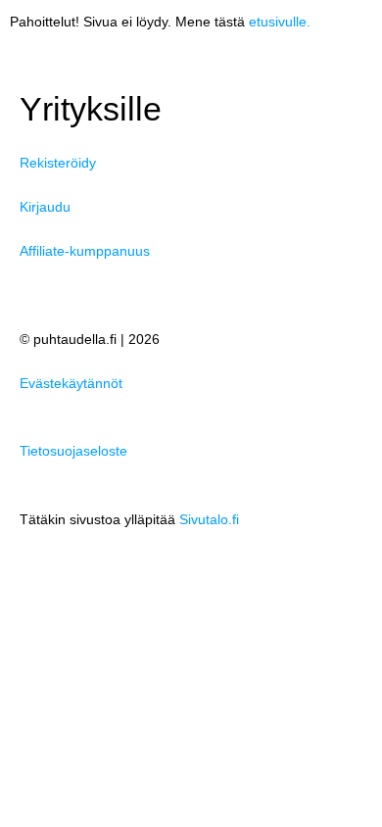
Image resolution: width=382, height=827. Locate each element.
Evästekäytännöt (71, 383)
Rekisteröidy (58, 163)
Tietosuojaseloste (73, 451)
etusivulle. (279, 22)
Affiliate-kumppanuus (85, 251)
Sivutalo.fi (209, 519)
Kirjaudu (45, 207)
